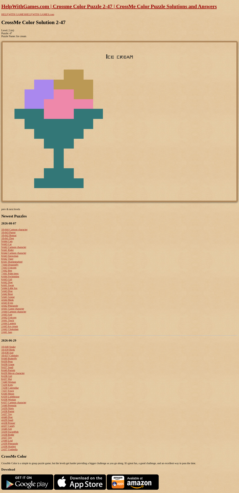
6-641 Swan (7, 285)
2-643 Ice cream (9, 326)
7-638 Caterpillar (10, 387)
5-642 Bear (7, 294)
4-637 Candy (8, 426)
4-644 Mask (7, 300)
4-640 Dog (7, 417)
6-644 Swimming (10, 276)
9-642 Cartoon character (13, 247)
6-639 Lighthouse (10, 396)
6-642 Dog (7, 282)
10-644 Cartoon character (14, 229)
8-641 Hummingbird (11, 261)
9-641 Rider (7, 250)
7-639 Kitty (7, 385)
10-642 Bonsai (8, 235)
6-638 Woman (8, 399)
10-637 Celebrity (10, 355)
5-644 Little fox (9, 288)
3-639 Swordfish (10, 431)
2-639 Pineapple (9, 443)
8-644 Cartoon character (13, 253)
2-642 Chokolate (10, 329)
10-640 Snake (8, 346)
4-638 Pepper (8, 423)
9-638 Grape (7, 364)
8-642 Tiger (7, 258)
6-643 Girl (6, 279)
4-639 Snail (7, 420)
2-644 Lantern (8, 323)
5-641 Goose (8, 297)
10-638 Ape (7, 352)
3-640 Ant (6, 429)
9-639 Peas (7, 361)
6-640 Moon (7, 393)
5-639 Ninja (7, 408)
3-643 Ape (6, 314)
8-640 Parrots (8, 370)
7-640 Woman (8, 382)
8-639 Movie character (13, 373)
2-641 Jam (6, 332)
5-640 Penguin (8, 405)
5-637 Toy (6, 414)
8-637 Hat (6, 379)
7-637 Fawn (7, 390)
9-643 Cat (6, 244)
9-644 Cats (7, 241)
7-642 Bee (6, 270)
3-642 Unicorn (8, 317)
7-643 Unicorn (8, 267)
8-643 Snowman (9, 256)
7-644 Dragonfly (10, 264)
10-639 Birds (8, 349)
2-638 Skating (8, 446)
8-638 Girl (6, 376)
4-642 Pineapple (9, 305)
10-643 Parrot (8, 232)
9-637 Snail (7, 367)
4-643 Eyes (7, 302)
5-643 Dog (7, 291)
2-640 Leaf (7, 440)
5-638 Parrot (7, 411)
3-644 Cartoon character (13, 311)
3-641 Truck (7, 320)
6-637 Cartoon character (13, 402)
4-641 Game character (12, 308)
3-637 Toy (6, 437)
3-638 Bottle (7, 434)
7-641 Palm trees (10, 273)
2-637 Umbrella (9, 449)
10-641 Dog (7, 238)
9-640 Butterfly (9, 358)
